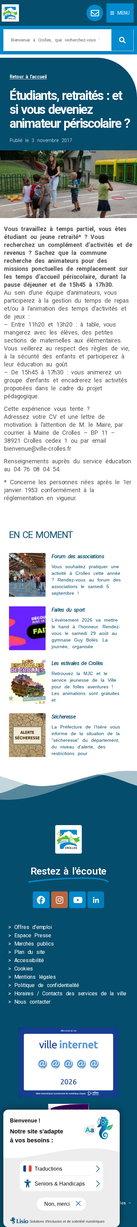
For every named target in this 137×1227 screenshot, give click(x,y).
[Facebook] (41, 899)
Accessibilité (29, 960)
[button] (120, 13)
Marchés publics (34, 944)
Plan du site (29, 952)
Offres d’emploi (33, 927)
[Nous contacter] (94, 13)
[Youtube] (77, 899)
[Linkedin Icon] (95, 899)
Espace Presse (32, 935)
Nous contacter (32, 1002)
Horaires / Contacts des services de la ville (70, 993)
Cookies (23, 968)
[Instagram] (59, 899)
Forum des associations (78, 556)
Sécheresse (63, 717)
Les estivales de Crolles (77, 663)
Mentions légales (35, 977)
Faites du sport (68, 610)
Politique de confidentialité (46, 985)
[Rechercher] (122, 40)
